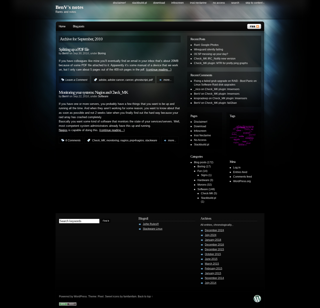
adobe (102, 79)
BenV (65, 53)
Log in (237, 167)
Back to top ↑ (145, 296)
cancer (129, 79)
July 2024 (210, 235)
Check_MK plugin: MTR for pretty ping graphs (221, 63)
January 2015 (213, 273)
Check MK (207, 193)
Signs (204, 175)
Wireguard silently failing (208, 49)
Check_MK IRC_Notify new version (215, 58)
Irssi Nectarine (198, 2)
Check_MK (98, 140)
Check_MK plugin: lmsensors (222, 89)
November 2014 (214, 278)
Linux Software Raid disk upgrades (214, 84)
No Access (219, 2)
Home (62, 26)
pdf (151, 79)
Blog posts (78, 26)
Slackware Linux (152, 228)
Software (103, 96)
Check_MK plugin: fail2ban (221, 102)
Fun (199, 171)
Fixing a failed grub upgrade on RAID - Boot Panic (223, 80)
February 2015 (213, 268)
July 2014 (210, 282)
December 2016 (214, 244)
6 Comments (73, 140)
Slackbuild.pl (139, 2)
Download (159, 2)
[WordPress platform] (257, 301)
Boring (102, 53)
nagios (124, 140)
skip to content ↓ (255, 2)
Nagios (63, 130)
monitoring (112, 140)
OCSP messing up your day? (211, 54)
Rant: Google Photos (206, 44)
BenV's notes (69, 7)
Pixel (101, 296)
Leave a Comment (76, 79)
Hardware (203, 180)
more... (167, 79)
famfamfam (129, 296)
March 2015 (212, 263)
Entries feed (240, 172)
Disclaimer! (119, 2)
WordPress (80, 296)
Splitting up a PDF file (74, 49)
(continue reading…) (158, 69)
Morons (201, 184)
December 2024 (214, 230)
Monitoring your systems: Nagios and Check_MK (93, 92)
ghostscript (141, 79)
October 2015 (213, 254)
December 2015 (214, 249)
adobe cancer (116, 79)
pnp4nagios (137, 140)
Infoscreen (177, 2)
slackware (151, 140)
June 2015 (211, 258)
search (235, 2)
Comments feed (242, 176)
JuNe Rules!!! (151, 224)
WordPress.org (242, 181)
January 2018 (213, 239)
